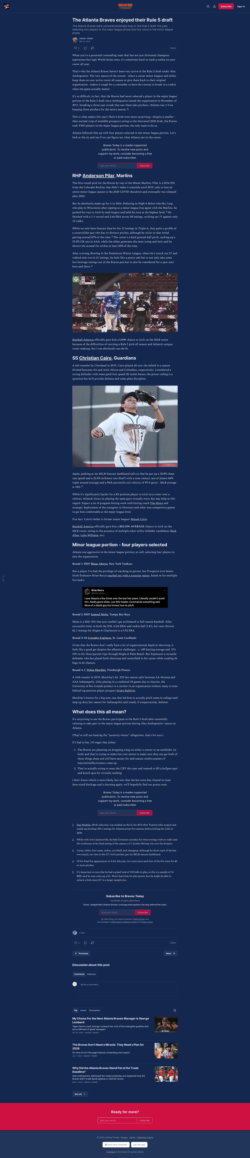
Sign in (241, 6)
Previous (83, 953)
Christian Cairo (95, 358)
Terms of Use (139, 919)
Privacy (124, 1137)
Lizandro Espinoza (99, 638)
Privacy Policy (147, 922)
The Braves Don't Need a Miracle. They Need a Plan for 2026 (108, 1046)
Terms (132, 1137)
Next (168, 953)
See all (78, 1094)
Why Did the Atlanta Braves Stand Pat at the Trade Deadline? (105, 1069)
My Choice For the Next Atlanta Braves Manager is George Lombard (110, 1020)
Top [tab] (75, 1010)
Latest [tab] (83, 1010)
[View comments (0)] (85, 48)
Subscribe (226, 6)
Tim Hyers (156, 503)
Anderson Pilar (98, 175)
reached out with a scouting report (128, 575)
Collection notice (145, 1137)
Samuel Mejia (99, 614)
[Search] (208, 6)
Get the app (139, 1144)
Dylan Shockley (96, 670)
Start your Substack (117, 1144)
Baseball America (83, 340)
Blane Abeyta (99, 564)
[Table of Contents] (3, 579)
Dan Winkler (84, 825)
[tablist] (84, 974)
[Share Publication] (214, 6)
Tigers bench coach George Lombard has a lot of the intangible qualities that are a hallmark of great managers (110, 1028)
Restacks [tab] (91, 974)
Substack (110, 1151)
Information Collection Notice (124, 922)
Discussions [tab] (94, 1010)
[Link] (68, 175)
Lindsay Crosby (86, 38)
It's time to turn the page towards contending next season (101, 1052)
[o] (125, 302)
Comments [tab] (79, 974)
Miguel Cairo (139, 519)
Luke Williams (89, 535)
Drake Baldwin (126, 691)
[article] (125, 1027)
